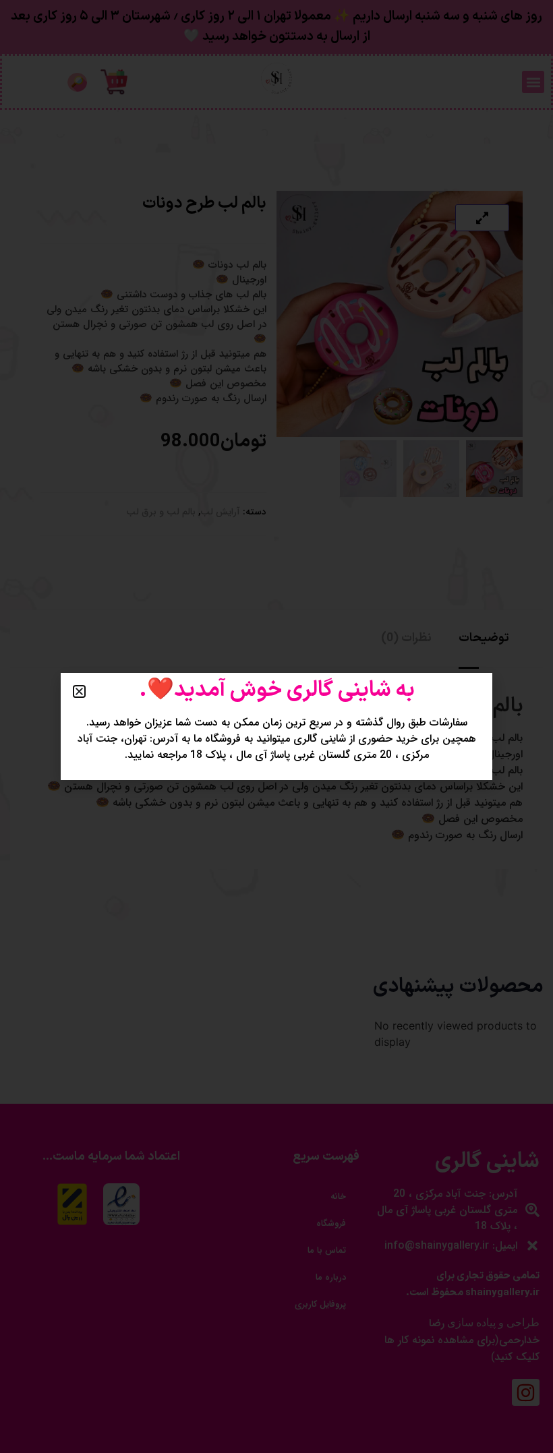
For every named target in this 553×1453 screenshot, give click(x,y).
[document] (276, 726)
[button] (79, 691)
